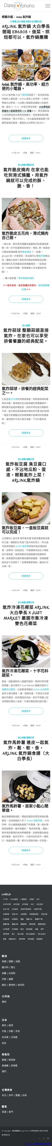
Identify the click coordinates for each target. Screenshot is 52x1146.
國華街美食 (42, 924)
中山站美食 (14, 899)
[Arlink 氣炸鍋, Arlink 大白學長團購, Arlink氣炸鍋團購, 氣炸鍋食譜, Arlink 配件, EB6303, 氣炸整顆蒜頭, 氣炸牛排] (26, 369)
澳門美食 (6, 934)
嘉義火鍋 (15, 924)
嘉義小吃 (29, 919)
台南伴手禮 (37, 909)
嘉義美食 (24, 924)
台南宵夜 (6, 914)
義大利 (5, 967)
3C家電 (13, 21)
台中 (38, 899)
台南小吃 (15, 914)
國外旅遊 (32, 924)
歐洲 (22, 929)
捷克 (4, 984)
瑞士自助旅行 (30, 934)
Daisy (38, 153)
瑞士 (13, 934)
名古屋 (5, 1037)
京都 (11, 1031)
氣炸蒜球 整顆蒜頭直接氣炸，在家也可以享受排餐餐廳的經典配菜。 (26, 336)
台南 (24, 1095)
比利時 (12, 973)
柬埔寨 (5, 1065)
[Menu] (46, 5)
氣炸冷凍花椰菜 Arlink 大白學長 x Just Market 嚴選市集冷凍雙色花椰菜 (26, 615)
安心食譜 (21, 21)
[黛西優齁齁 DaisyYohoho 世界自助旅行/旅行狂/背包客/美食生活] (21, 5)
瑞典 (11, 979)
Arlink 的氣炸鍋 (34, 820)
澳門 (42, 929)
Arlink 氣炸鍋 (22, 546)
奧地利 (12, 984)
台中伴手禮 (7, 904)
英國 (4, 939)
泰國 (4, 1059)
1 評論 (25, 153)
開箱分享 (38, 21)
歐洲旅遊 (29, 929)
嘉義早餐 (6, 924)
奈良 (17, 1031)
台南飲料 (15, 919)
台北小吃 (6, 909)
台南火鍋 (44, 914)
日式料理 (6, 929)
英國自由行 (12, 939)
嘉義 (22, 919)
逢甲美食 (22, 939)
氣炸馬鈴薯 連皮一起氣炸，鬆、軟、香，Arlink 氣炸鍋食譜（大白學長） (26, 750)
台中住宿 (16, 904)
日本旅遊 (15, 929)
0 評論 (25, 313)
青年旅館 (31, 939)
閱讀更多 (26, 138)
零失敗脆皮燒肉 (26, 278)
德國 (11, 961)
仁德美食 (24, 899)
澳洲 (4, 1001)
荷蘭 (4, 973)
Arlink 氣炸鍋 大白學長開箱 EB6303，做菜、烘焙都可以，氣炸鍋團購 (26, 32)
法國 (36, 929)
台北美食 (15, 909)
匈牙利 (21, 984)
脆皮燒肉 (26, 251)
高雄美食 (39, 939)
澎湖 (4, 1111)
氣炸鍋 (42, 255)
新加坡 (12, 1059)
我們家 (25, 94)
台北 (32, 904)
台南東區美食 (33, 914)
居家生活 (29, 21)
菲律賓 (14, 1065)
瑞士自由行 (42, 934)
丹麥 (4, 979)
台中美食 (25, 904)
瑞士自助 (20, 934)
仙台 (4, 1042)
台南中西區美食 (26, 909)
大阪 (4, 1031)
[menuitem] (46, 5)
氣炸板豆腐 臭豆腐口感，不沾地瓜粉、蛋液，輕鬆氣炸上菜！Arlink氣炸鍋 (26, 472)
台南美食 (6, 919)
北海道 (31, 899)
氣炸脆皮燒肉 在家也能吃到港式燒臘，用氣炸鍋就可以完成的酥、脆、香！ (26, 178)
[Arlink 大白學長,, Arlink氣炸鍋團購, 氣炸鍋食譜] (26, 65)
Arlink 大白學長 (41, 689)
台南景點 (24, 914)
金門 (11, 1111)
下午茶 (5, 899)
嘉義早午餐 (39, 919)
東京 (4, 1025)
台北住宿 (39, 904)
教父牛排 (12, 399)
